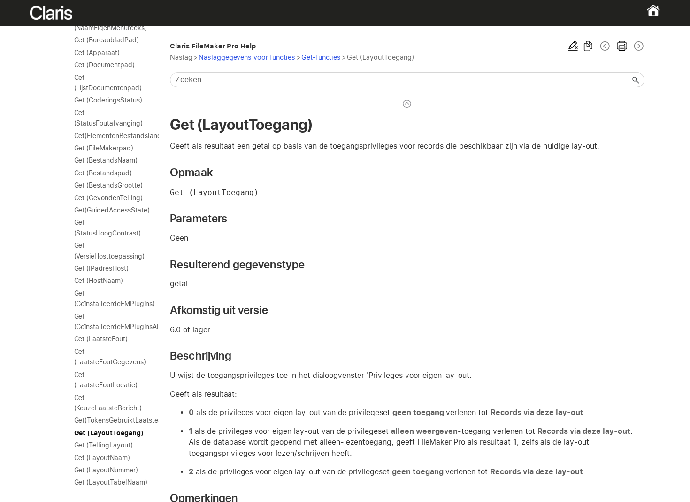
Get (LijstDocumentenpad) (108, 83)
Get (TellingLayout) (103, 445)
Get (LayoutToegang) (109, 433)
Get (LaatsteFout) (101, 339)
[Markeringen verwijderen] (573, 46)
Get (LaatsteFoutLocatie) (106, 380)
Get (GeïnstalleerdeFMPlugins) (112, 298)
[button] (636, 79)
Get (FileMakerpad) (103, 148)
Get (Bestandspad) (103, 173)
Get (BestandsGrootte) (108, 185)
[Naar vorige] (605, 46)
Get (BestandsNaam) (106, 160)
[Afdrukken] (622, 46)
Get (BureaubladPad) (106, 40)
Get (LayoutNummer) (106, 470)
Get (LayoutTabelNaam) (110, 482)
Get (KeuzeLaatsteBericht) (108, 403)
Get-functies (321, 57)
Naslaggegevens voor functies (247, 57)
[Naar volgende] (637, 46)
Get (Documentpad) (104, 65)
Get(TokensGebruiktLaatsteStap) (112, 420)
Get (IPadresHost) (101, 268)
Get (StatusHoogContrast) (107, 227)
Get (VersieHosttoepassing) (109, 250)
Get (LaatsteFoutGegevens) (110, 357)
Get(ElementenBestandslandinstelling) (112, 136)
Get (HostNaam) (98, 280)
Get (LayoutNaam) (102, 458)
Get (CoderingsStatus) (108, 100)
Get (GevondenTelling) (108, 198)
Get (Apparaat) (97, 52)
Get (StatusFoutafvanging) (108, 118)
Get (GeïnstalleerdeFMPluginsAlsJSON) (112, 321)
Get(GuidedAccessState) (112, 210)
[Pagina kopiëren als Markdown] (588, 46)
